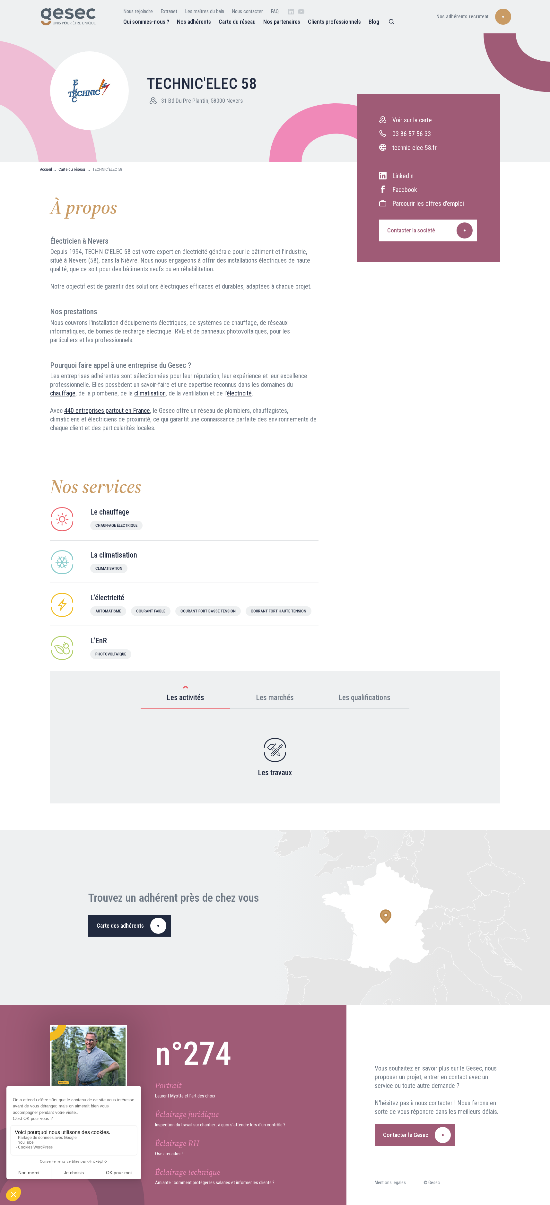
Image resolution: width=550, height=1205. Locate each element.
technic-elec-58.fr (414, 148)
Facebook (404, 190)
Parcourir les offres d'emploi (428, 203)
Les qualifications (364, 697)
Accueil (46, 169)
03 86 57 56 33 (411, 134)
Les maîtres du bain (204, 11)
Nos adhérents (194, 21)
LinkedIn (403, 176)
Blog (374, 21)
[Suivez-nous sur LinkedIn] (290, 11)
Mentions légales (390, 1182)
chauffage (62, 393)
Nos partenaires (281, 21)
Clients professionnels (334, 21)
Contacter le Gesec (405, 1134)
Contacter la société (411, 230)
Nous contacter (247, 11)
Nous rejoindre (138, 11)
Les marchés (275, 697)
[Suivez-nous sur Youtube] (301, 11)
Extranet (169, 11)
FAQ (275, 11)
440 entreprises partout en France (107, 410)
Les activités (185, 697)
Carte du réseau (237, 21)
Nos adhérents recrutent (462, 16)
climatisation (150, 393)
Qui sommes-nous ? (146, 21)
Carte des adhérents (120, 925)
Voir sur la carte (412, 120)
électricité (239, 393)
